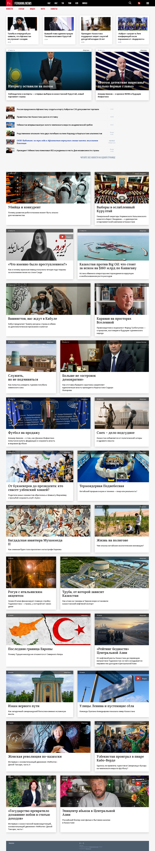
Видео (32, 9)
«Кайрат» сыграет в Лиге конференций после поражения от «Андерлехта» (131, 36)
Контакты (11, 843)
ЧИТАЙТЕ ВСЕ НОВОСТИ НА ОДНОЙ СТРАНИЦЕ (97, 157)
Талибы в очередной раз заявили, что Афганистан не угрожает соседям (19, 36)
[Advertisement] (134, 138)
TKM (69, 3)
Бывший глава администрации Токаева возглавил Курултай (58, 35)
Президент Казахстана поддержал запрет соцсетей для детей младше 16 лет (94, 36)
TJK (63, 3)
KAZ (49, 3)
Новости (9, 9)
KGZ (56, 3)
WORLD (84, 3)
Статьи (21, 9)
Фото (43, 9)
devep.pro (88, 848)
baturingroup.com (93, 846)
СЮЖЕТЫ (54, 9)
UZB (76, 3)
